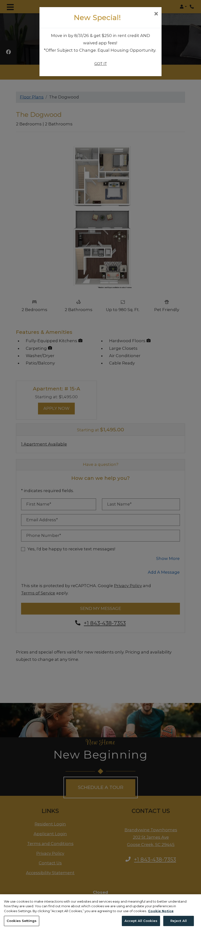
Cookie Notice (161, 911)
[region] (100, 912)
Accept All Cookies (141, 921)
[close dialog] (156, 14)
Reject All (178, 921)
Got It (100, 63)
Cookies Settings (22, 921)
